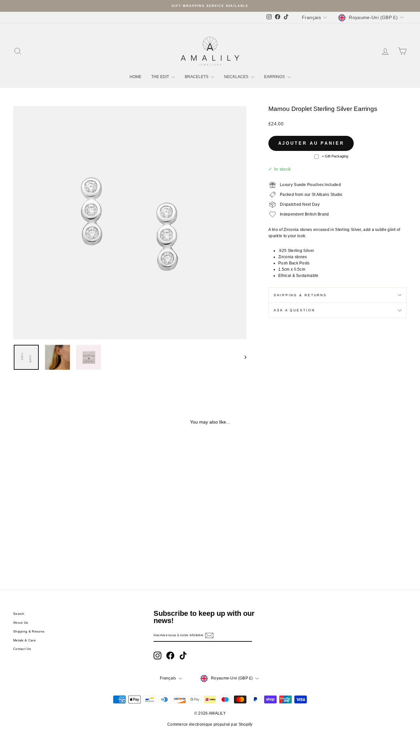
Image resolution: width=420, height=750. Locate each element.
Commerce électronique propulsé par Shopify (210, 724)
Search (19, 613)
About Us (20, 622)
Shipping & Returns (300, 295)
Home (135, 76)
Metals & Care (24, 640)
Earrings (275, 76)
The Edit (160, 76)
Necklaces (236, 76)
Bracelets (197, 76)
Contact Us (22, 649)
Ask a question (294, 310)
